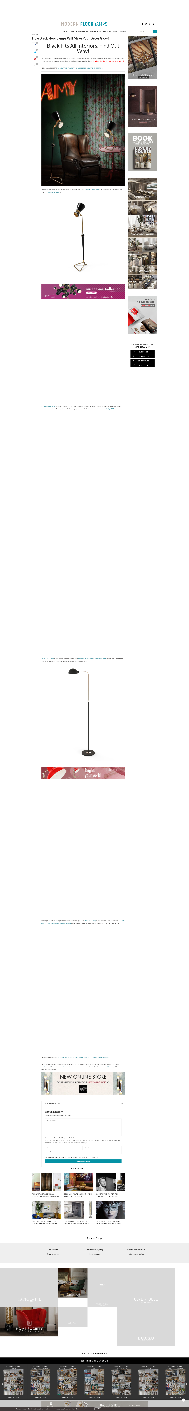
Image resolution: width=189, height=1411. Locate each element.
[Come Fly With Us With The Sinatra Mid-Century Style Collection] (110, 1182)
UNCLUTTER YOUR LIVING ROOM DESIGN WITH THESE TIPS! (80, 68)
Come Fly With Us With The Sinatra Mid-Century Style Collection (107, 1196)
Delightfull (35, 34)
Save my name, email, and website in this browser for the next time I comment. (72, 1157)
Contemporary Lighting (94, 1250)
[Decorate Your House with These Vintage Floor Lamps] (78, 1182)
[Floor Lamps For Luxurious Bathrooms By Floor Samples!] (78, 1210)
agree (98, 1408)
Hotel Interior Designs (136, 1254)
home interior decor (85, 658)
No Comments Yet (53, 1103)
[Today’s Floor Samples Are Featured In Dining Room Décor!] (46, 1182)
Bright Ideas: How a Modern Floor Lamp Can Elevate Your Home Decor (44, 1224)
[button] (186, 1390)
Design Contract (53, 1254)
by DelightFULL (105, 409)
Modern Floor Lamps (70, 1067)
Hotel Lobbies (94, 1254)
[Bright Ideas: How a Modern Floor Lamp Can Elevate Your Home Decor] (46, 1210)
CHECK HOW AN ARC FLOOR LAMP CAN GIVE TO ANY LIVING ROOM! (83, 1057)
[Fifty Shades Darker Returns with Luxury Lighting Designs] (110, 1210)
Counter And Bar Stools (136, 1250)
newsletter (106, 1067)
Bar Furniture (53, 1250)
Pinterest (47, 1067)
